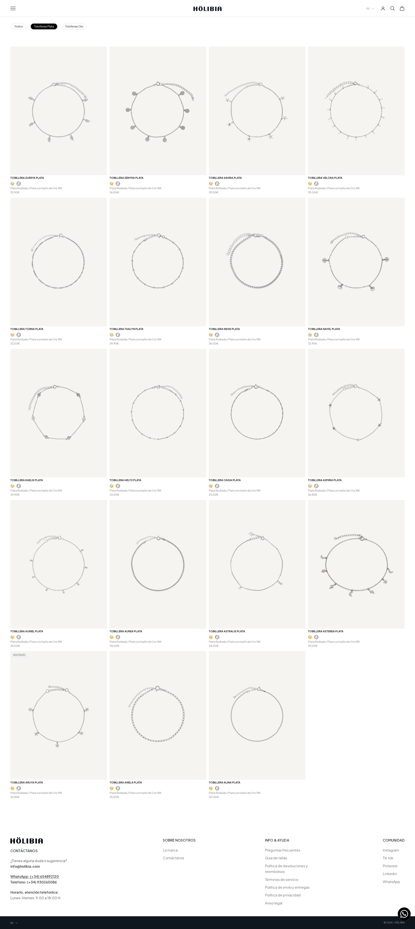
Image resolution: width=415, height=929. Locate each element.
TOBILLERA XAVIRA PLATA (225, 177)
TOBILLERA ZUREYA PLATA (27, 177)
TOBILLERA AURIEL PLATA (26, 631)
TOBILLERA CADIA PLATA (225, 480)
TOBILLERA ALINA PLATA (224, 782)
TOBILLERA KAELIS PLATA (26, 480)
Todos (18, 26)
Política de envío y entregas (287, 887)
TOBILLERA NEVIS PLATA (224, 329)
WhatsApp (391, 881)
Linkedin (390, 873)
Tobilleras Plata (44, 26)
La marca (170, 850)
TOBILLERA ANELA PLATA (126, 782)
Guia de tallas (276, 858)
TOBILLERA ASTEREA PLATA (325, 631)
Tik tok (388, 858)
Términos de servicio (281, 879)
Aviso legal (274, 903)
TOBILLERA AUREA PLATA (126, 631)
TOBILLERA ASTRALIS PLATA (227, 631)
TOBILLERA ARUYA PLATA (26, 782)
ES (368, 8)
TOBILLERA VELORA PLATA (325, 177)
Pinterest (390, 866)
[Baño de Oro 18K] (12, 183)
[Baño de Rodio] (18, 183)
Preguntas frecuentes (282, 850)
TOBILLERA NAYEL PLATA (324, 329)
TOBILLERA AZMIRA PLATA (325, 480)
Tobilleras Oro (74, 26)
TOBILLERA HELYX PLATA (125, 480)
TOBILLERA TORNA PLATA (26, 329)
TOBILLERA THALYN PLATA (127, 329)
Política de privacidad (283, 895)
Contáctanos (173, 858)
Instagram (391, 850)
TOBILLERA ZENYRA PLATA (127, 177)
